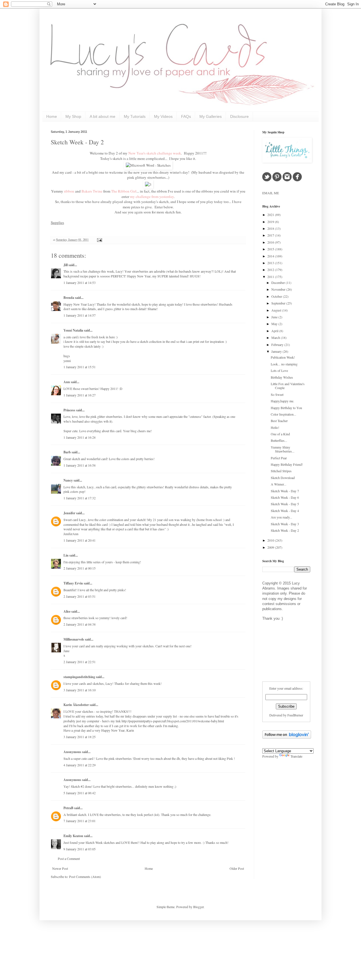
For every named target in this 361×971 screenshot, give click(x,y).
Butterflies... (279, 440)
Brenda (68, 297)
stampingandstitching (79, 676)
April (275, 330)
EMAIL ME (270, 193)
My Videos (163, 116)
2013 (271, 263)
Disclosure (239, 116)
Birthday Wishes (282, 377)
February (277, 344)
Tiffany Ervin (73, 583)
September (278, 303)
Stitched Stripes (281, 471)
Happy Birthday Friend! (287, 464)
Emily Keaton (73, 835)
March (276, 337)
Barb (67, 452)
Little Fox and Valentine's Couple (288, 385)
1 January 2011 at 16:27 (79, 395)
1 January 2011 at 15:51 (79, 367)
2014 (271, 256)
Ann (66, 381)
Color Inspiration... (283, 414)
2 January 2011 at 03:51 (79, 596)
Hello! (275, 427)
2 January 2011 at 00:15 (79, 568)
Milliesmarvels (73, 639)
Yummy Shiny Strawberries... (282, 449)
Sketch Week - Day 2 (77, 142)
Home (51, 116)
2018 (271, 228)
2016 (271, 242)
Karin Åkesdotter (76, 704)
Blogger (198, 906)
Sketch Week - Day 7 (285, 491)
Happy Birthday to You (286, 407)
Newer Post (60, 868)
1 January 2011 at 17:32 (79, 498)
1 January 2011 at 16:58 (79, 465)
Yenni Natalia (73, 330)
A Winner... (278, 484)
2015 (271, 249)
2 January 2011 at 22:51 (79, 661)
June (274, 317)
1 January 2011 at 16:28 (79, 437)
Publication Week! (283, 357)
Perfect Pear (279, 458)
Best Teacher (279, 420)
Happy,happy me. (282, 401)
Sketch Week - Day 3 (285, 524)
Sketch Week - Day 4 (285, 510)
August (276, 310)
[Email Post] (99, 240)
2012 (271, 269)
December (278, 282)
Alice (67, 611)
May (274, 323)
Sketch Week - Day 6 (285, 497)
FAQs (186, 116)
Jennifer (69, 513)
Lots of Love (279, 370)
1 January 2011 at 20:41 (79, 540)
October (277, 296)
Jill (65, 264)
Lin (66, 555)
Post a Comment (69, 858)
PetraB (68, 808)
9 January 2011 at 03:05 (79, 849)
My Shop (73, 116)
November (278, 289)
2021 (271, 214)
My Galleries (210, 116)
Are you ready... (281, 517)
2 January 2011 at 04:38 (79, 624)
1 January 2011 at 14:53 (79, 282)
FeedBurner (295, 715)
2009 (271, 547)
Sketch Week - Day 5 (285, 504)
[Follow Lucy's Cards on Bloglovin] (286, 737)
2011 (271, 276)
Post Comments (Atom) (85, 876)
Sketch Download (283, 477)
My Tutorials (135, 116)
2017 (271, 235)
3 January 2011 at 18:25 (79, 736)
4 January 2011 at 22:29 (79, 765)
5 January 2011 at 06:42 (79, 793)
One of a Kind (280, 434)
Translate (296, 756)
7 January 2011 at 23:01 (79, 820)
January (277, 351)
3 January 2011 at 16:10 (79, 690)
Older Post (237, 868)
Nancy (68, 480)
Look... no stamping (284, 364)
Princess (69, 410)
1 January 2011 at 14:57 (79, 315)
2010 (271, 540)
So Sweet (277, 394)
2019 (271, 221)
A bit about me (102, 116)
